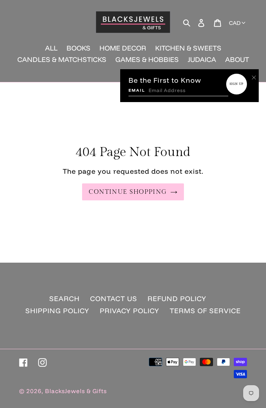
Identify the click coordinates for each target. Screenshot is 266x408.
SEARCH (64, 298)
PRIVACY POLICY (129, 310)
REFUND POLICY (177, 298)
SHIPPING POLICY (57, 310)
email (136, 90)
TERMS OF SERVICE (205, 310)
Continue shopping (128, 192)
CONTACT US (113, 298)
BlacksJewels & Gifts (76, 391)
